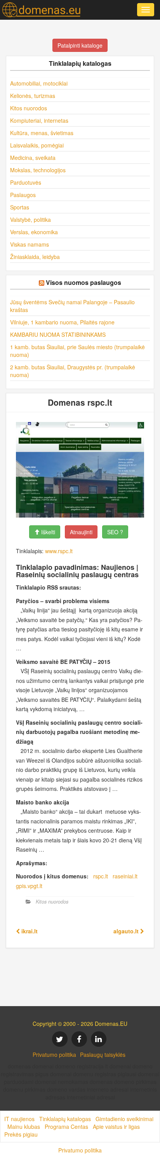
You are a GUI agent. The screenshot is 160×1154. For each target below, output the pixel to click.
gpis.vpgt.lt (29, 886)
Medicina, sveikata (33, 157)
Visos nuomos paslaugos (83, 282)
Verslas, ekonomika (34, 232)
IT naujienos (19, 1119)
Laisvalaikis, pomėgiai (37, 145)
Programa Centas (66, 1126)
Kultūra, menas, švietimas (41, 133)
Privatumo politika (54, 1054)
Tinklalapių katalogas (65, 1119)
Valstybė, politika (30, 219)
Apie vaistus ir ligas (116, 1126)
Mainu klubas (23, 1126)
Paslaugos (23, 195)
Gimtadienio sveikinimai (124, 1119)
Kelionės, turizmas (32, 95)
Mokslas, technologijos (38, 170)
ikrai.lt (29, 931)
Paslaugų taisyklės (102, 1054)
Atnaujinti (81, 532)
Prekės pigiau (21, 1134)
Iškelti (47, 532)
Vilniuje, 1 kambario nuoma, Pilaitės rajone (62, 322)
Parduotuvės (25, 182)
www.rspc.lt (59, 551)
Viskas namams (29, 244)
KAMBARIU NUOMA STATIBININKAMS (58, 334)
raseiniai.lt (125, 876)
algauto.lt (126, 931)
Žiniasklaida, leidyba (35, 257)
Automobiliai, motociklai (39, 83)
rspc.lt (100, 876)
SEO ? (115, 532)
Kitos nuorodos (28, 108)
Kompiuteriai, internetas (39, 120)
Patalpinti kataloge (80, 45)
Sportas (19, 207)
